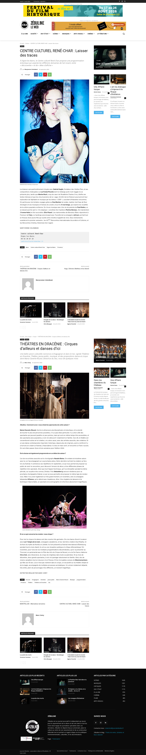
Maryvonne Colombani (31, 69)
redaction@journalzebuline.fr (114, 728)
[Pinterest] (45, 75)
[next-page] (24, 327)
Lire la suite (98, 112)
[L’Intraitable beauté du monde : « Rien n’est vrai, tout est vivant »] (78, 310)
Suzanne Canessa (25, 322)
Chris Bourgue (48, 324)
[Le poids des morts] (31, 310)
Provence (60, 247)
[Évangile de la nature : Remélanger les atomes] (54, 310)
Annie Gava (97, 92)
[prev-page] (21, 327)
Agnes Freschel (71, 324)
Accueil (22, 43)
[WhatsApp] (50, 75)
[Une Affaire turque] (110, 57)
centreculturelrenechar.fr (32, 241)
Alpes (27, 247)
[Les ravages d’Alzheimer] (62, 700)
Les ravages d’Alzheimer (76, 698)
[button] (123, 33)
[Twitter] (125, 1)
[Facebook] (119, 1)
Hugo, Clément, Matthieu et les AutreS (76, 269)
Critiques (23, 316)
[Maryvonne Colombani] (21, 69)
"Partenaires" (56, 739)
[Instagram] (122, 1)
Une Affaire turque (99, 88)
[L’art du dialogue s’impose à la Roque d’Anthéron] (118, 79)
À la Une (99, 60)
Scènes (27, 43)
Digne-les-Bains (51, 247)
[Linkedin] (105, 723)
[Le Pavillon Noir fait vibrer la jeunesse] (62, 682)
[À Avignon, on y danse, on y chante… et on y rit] (62, 691)
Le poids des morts (25, 319)
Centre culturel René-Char (38, 247)
